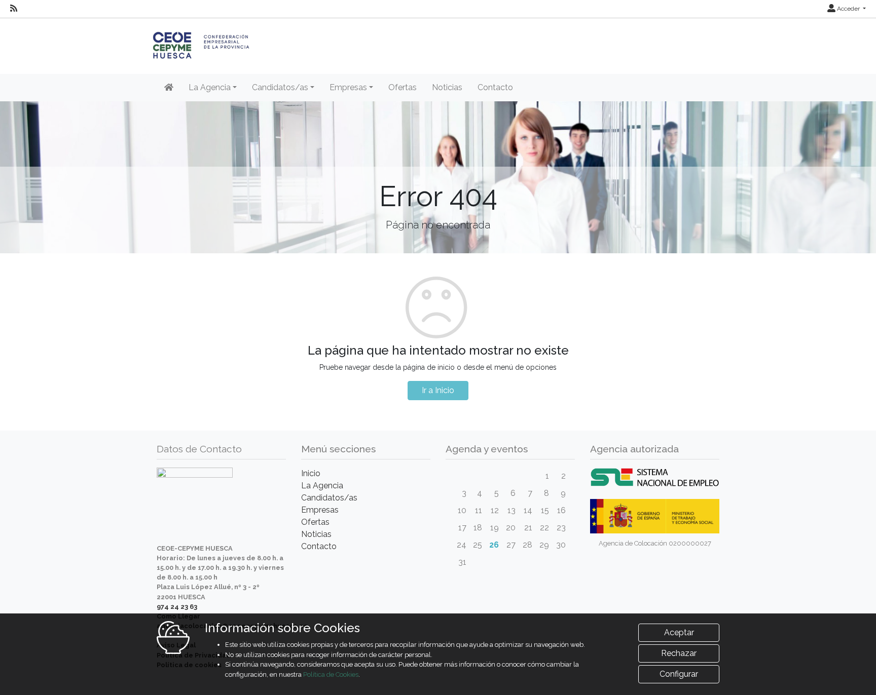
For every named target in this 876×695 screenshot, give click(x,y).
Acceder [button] (848, 8)
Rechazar (679, 653)
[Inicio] (169, 87)
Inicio (310, 473)
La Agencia (322, 485)
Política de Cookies (330, 674)
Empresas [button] (348, 87)
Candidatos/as (329, 498)
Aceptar (679, 632)
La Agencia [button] (210, 87)
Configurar (679, 674)
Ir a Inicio (438, 390)
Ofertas (402, 87)
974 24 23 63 (177, 606)
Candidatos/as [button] (280, 87)
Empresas (320, 510)
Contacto (495, 87)
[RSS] (13, 8)
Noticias (447, 87)
